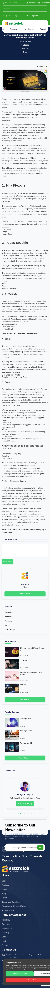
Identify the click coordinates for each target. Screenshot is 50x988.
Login (26, 16)
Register (34, 16)
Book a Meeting (25, 803)
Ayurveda (8, 616)
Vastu (7, 625)
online (7, 115)
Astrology (26, 45)
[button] (15, 814)
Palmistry (8, 621)
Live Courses (29, 29)
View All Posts (25, 699)
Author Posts (25, 594)
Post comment (7, 561)
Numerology (9, 630)
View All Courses (25, 758)
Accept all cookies (20, 974)
